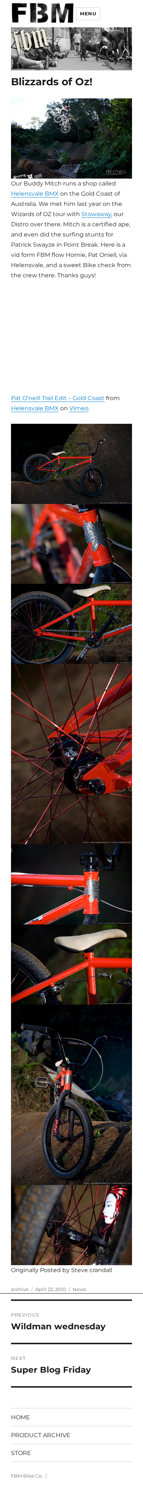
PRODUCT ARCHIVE (40, 1435)
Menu (88, 13)
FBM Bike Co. (27, 1476)
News (79, 1289)
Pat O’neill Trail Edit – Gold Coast (57, 398)
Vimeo (78, 408)
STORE (21, 1453)
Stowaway (96, 214)
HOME (20, 1417)
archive (20, 1289)
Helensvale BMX (35, 193)
